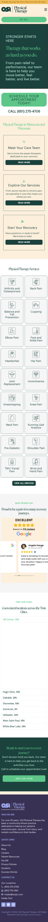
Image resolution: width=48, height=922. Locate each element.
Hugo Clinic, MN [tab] (11, 691)
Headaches (12, 361)
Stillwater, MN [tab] (10, 714)
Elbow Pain (12, 337)
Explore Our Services (24, 185)
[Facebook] (8, 904)
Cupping (36, 311)
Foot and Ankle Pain (36, 339)
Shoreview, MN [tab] (11, 703)
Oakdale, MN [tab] (10, 697)
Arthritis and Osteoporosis (12, 290)
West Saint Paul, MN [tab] (14, 720)
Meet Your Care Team (24, 148)
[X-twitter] (3, 904)
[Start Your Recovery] (22, 221)
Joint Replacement (12, 383)
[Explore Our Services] (24, 181)
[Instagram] (13, 904)
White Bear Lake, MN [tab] (14, 726)
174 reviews (29, 529)
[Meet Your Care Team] (24, 142)
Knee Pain (36, 404)
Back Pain (36, 288)
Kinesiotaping (12, 404)
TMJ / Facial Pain (12, 470)
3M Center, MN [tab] (11, 619)
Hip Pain (36, 361)
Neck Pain (12, 424)
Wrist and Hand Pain (36, 470)
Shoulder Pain (36, 448)
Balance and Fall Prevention (12, 314)
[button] (45, 9)
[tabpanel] (24, 655)
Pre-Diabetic (12, 448)
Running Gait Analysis (36, 426)
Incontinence (36, 381)
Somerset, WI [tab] (10, 709)
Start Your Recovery (22, 228)
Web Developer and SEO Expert (29, 915)
